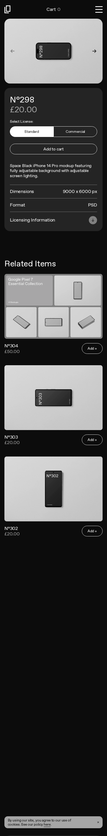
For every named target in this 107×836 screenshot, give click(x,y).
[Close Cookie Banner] (98, 822)
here (47, 824)
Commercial (75, 131)
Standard (31, 131)
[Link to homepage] (25, 9)
